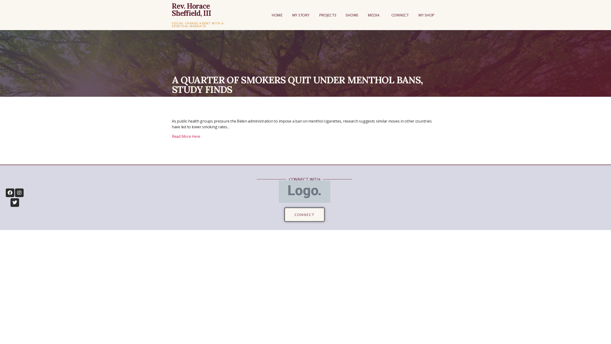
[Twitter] (15, 202)
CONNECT (400, 15)
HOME (277, 15)
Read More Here (186, 136)
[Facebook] (10, 192)
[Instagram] (19, 192)
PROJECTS (327, 15)
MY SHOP (426, 15)
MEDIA (373, 15)
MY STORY (301, 15)
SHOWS (352, 15)
